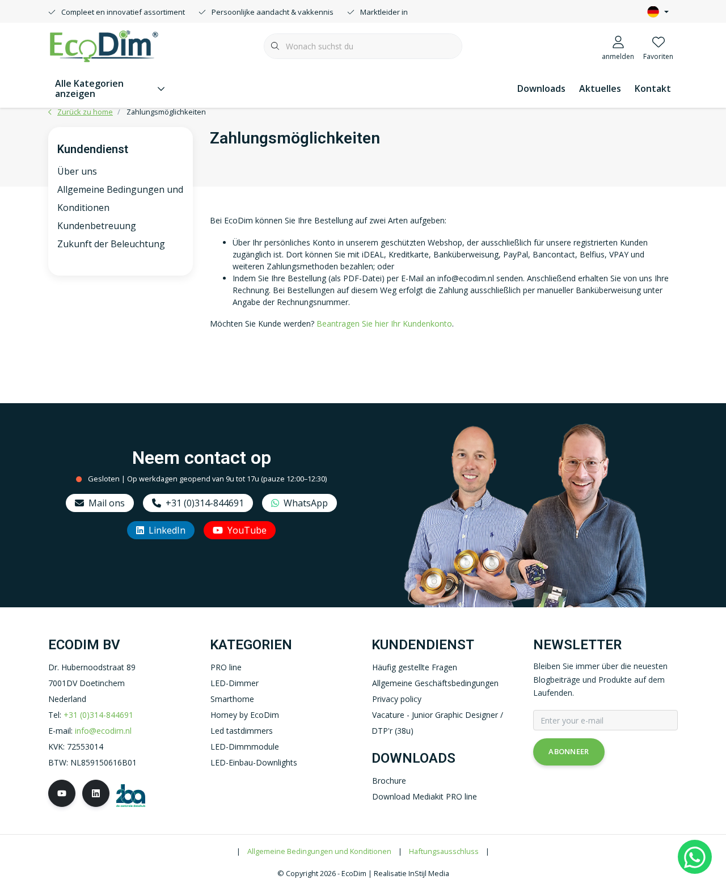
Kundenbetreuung (96, 225)
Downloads (541, 88)
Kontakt (653, 88)
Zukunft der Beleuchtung (111, 244)
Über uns (77, 171)
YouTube (247, 530)
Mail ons (106, 503)
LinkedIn (167, 530)
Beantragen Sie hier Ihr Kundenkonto (384, 323)
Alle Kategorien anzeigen (89, 88)
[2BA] (130, 794)
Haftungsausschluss (444, 851)
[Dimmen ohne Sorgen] (103, 45)
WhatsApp (306, 503)
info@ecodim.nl (103, 730)
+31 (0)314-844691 (205, 503)
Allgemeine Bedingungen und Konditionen (319, 851)
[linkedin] (95, 793)
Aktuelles (600, 88)
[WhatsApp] (695, 857)
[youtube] (61, 793)
